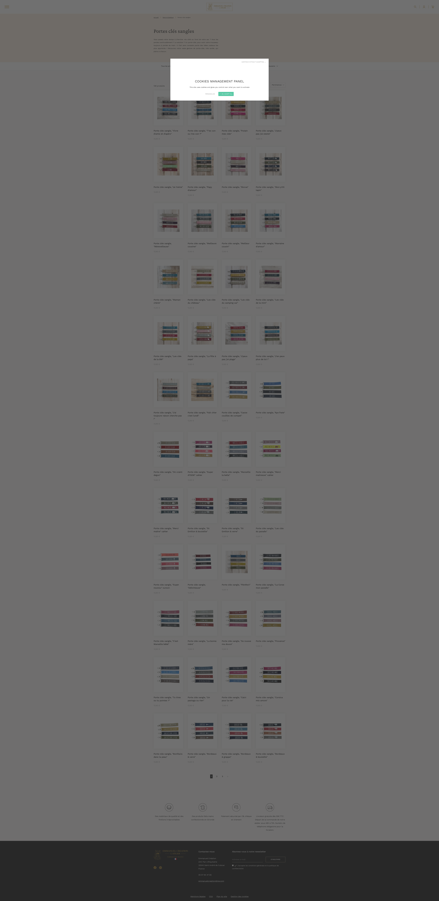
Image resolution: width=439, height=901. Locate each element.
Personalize (210, 94)
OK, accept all (227, 94)
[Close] (219, 450)
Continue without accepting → (254, 62)
